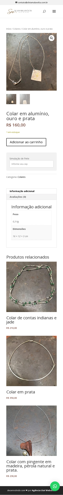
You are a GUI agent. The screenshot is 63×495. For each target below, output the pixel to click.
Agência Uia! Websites (44, 490)
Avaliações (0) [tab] (18, 196)
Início (8, 28)
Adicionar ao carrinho (26, 142)
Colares (17, 28)
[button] (51, 38)
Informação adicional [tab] (22, 191)
